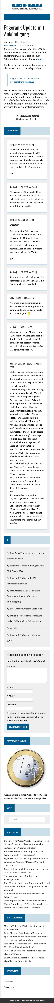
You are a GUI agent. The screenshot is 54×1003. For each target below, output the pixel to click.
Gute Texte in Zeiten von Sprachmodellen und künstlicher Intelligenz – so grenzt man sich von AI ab (27, 886)
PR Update (25, 42)
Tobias (7, 950)
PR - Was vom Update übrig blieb (26, 608)
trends (13, 628)
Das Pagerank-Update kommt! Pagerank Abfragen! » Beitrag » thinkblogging (23, 596)
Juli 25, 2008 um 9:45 (26, 187)
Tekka (12, 298)
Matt (40, 58)
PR (16, 42)
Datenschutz (9, 987)
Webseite (11, 704)
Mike (6, 926)
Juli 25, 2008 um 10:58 (22, 327)
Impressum (8, 981)
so (10, 327)
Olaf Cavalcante (16, 363)
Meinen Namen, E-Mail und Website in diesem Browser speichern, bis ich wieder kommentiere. (26, 717)
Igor (11, 144)
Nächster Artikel (25, 119)
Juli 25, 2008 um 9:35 (23, 144)
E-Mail (10, 696)
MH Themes (41, 1000)
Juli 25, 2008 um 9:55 (26, 272)
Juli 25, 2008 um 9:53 (23, 219)
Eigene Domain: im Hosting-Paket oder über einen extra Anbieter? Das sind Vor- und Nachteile (26, 862)
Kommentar (12, 666)
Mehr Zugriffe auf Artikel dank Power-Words (25, 900)
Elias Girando (10, 957)
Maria (7, 943)
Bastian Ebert (15, 46)
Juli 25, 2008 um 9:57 (25, 298)
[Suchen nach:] (27, 819)
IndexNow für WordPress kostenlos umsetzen (26, 840)
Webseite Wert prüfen (35, 798)
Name (10, 687)
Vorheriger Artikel (29, 115)
